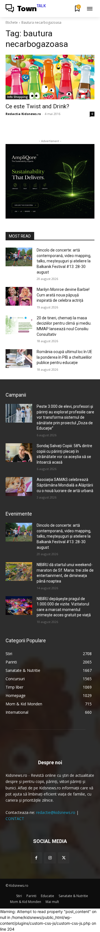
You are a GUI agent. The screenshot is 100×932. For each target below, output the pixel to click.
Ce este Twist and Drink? (37, 106)
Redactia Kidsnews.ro (23, 114)
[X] (63, 857)
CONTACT (15, 818)
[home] (11, 896)
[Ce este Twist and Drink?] (50, 77)
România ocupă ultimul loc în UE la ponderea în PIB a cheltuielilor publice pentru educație (64, 357)
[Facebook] (36, 857)
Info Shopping (17, 97)
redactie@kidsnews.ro (55, 812)
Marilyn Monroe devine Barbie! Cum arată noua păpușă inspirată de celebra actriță (63, 295)
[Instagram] (49, 857)
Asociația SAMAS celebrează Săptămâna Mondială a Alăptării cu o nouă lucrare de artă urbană (65, 485)
